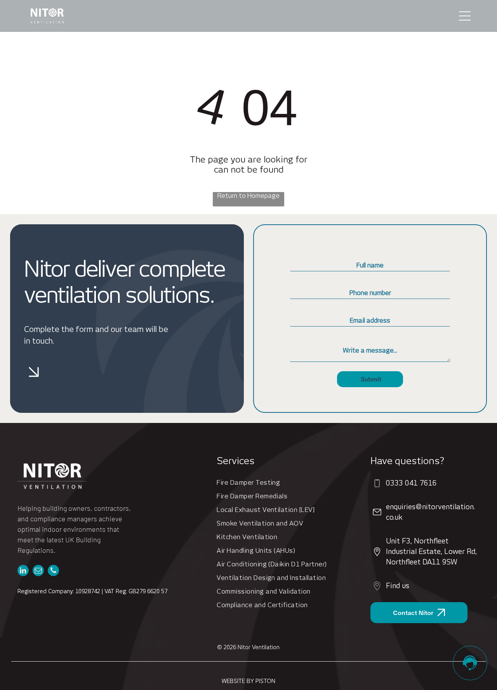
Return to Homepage (248, 195)
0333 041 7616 (411, 483)
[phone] (53, 571)
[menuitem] (287, 482)
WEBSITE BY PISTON (248, 681)
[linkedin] (23, 571)
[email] (38, 571)
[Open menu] (465, 16)
